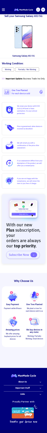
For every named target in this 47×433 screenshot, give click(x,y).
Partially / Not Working (27, 69)
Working (8, 69)
